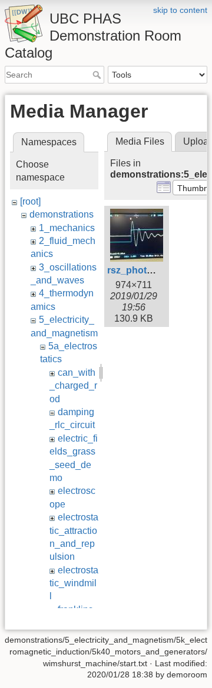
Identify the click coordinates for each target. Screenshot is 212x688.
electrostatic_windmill (73, 583)
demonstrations (61, 214)
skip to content (180, 10)
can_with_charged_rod (73, 386)
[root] (30, 201)
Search (98, 75)
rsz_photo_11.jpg (145, 270)
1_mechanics (67, 228)
